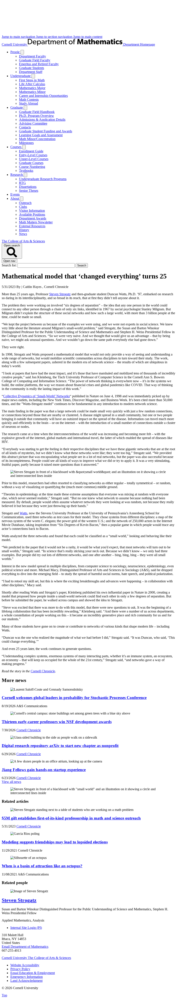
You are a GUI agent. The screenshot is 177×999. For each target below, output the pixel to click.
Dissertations (27, 187)
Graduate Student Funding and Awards (45, 131)
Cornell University (15, 44)
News (23, 234)
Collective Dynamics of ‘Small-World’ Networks (36, 396)
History (24, 230)
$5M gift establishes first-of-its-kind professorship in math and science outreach (71, 818)
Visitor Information (32, 210)
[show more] (22, 52)
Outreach (25, 203)
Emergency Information (26, 977)
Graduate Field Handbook (37, 112)
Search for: (9, 265)
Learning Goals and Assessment (41, 135)
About (15, 198)
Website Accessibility (24, 965)
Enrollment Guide (31, 151)
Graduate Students (31, 68)
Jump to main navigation (19, 37)
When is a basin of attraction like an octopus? (42, 866)
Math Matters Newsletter (36, 222)
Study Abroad (28, 103)
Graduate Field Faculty (34, 60)
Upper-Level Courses (33, 159)
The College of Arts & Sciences (23, 241)
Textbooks (26, 170)
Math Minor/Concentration (37, 139)
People (15, 52)
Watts (23, 513)
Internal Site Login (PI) (26, 927)
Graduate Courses (31, 163)
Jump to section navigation (54, 37)
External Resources (32, 226)
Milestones (26, 143)
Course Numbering (32, 167)
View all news (11, 782)
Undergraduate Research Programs (42, 179)
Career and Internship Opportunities (43, 95)
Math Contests (29, 99)
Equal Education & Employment (32, 973)
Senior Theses (28, 190)
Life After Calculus (32, 84)
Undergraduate (21, 76)
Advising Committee (33, 123)
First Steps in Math (32, 80)
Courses (16, 147)
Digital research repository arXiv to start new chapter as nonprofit (60, 745)
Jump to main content (87, 37)
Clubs (23, 207)
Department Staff (30, 72)
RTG (22, 183)
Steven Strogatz (60, 294)
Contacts (25, 127)
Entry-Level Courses (33, 155)
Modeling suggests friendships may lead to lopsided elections (55, 842)
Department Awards (32, 218)
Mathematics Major (32, 88)
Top (4, 995)
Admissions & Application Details (42, 119)
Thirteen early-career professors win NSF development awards (57, 721)
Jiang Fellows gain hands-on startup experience (44, 769)
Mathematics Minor (32, 92)
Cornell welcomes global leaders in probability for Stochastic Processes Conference (74, 697)
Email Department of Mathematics (25, 946)
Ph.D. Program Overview (36, 116)
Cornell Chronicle (43, 671)
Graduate (17, 107)
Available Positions (32, 214)
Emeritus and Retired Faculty (39, 64)
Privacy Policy (20, 969)
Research (17, 174)
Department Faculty (32, 56)
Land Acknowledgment (26, 980)
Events (15, 194)
